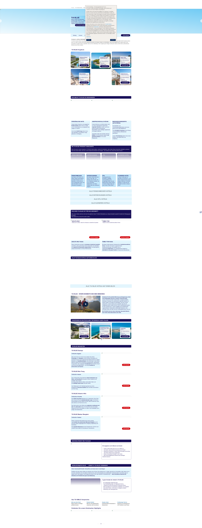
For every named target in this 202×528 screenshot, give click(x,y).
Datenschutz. (96, 26)
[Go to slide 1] (98, 339)
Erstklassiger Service (122, 502)
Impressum (88, 36)
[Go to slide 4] (101, 339)
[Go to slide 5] (102, 339)
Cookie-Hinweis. (108, 24)
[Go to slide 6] (103, 339)
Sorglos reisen (105, 502)
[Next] (201, 20)
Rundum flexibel (90, 502)
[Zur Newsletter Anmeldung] (201, 212)
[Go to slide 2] (99, 339)
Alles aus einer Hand (76, 502)
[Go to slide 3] (100, 339)
